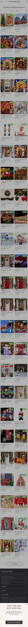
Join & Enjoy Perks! (14, 622)
